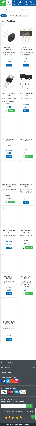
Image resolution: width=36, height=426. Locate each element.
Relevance (18, 15)
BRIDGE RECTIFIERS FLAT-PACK (26, 94)
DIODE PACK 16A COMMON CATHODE (26, 185)
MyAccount (5, 367)
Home (3, 4)
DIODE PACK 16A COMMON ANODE (9, 94)
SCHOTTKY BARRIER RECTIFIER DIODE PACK (26, 48)
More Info (9, 65)
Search (14, 4)
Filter (4, 15)
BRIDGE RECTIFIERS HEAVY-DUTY (26, 231)
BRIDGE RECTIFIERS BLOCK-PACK (9, 48)
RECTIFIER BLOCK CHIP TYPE (9, 231)
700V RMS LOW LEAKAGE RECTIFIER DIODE (9, 322)
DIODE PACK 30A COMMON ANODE (9, 185)
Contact (26, 4)
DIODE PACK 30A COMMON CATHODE (26, 140)
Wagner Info (6, 372)
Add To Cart (11, 110)
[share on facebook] (3, 381)
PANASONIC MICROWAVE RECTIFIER (9, 140)
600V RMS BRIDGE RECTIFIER (26, 277)
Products (9, 4)
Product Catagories (9, 363)
